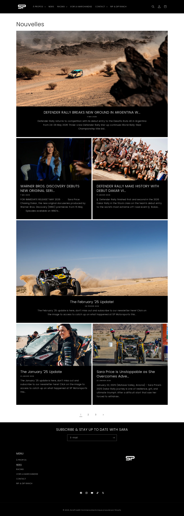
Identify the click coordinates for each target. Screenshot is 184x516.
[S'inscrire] (114, 437)
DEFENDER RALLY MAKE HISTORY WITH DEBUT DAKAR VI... (128, 188)
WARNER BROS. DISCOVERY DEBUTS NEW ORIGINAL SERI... (49, 188)
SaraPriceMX (75, 510)
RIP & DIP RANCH (24, 483)
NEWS (19, 464)
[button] (39, 7)
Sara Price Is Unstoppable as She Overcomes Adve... (126, 374)
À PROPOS (21, 460)
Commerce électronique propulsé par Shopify (101, 510)
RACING (20, 469)
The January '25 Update (41, 372)
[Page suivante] (103, 415)
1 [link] (80, 414)
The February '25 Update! (92, 302)
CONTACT (21, 478)
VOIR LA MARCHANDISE (27, 474)
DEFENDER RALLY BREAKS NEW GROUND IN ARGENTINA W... (92, 112)
